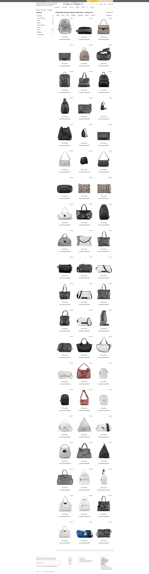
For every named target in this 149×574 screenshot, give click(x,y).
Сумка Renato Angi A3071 (103, 198)
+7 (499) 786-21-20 (104, 559)
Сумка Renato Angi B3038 (103, 516)
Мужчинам (64, 7)
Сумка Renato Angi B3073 (103, 172)
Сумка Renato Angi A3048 (64, 437)
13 (82, 550)
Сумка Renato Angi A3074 (84, 172)
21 (102, 550)
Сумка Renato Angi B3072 (64, 198)
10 (74, 550)
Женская (70, 559)
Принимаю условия (47, 566)
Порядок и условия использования (86, 560)
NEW (69, 562)
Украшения (45, 32)
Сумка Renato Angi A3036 (84, 543)
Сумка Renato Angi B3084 (64, 39)
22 (104, 550)
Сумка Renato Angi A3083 (84, 39)
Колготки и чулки (45, 18)
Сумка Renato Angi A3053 (64, 384)
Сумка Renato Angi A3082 (103, 39)
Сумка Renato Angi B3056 (64, 357)
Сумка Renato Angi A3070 (64, 225)
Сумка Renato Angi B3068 (103, 225)
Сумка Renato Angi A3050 (64, 410)
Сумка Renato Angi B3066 (103, 251)
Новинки (77, 7)
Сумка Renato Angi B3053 (84, 384)
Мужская (70, 560)
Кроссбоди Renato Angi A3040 (103, 490)
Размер (86, 15)
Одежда (45, 22)
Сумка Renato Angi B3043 (84, 463)
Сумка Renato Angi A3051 (103, 384)
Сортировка (108, 15)
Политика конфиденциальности (51, 566)
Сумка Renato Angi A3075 (84, 145)
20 (99, 550)
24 (109, 550)
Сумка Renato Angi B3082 (64, 65)
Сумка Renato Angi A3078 (64, 119)
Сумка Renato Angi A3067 (84, 251)
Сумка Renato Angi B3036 (103, 543)
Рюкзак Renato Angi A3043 (65, 463)
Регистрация (110, 4)
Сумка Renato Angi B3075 (103, 145)
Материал (73, 15)
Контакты (92, 7)
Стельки (45, 27)
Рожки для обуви (45, 25)
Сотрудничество (82, 559)
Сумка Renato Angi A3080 (64, 92)
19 (97, 550)
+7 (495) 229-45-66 (104, 560)
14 (84, 550)
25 (112, 550)
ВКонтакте (103, 564)
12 (79, 550)
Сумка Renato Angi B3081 (103, 65)
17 (92, 550)
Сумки (45, 29)
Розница (100, 4)
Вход (105, 4)
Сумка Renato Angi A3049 (103, 410)
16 (89, 550)
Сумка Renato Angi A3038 (84, 516)
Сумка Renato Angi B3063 (103, 304)
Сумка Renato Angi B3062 (64, 331)
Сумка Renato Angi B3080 (84, 92)
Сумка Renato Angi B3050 (84, 410)
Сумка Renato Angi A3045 (84, 437)
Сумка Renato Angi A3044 (103, 437)
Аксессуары (45, 15)
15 (87, 550)
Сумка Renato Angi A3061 (84, 331)
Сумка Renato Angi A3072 (84, 198)
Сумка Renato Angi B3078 (84, 119)
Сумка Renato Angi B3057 (103, 331)
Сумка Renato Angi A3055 (84, 357)
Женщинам (57, 7)
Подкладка (80, 15)
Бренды (71, 7)
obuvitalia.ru (41, 571)
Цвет (68, 15)
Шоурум (83, 7)
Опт (87, 7)
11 (77, 550)
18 (94, 550)
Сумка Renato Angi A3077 (103, 119)
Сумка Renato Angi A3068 (64, 251)
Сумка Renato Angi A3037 (64, 543)
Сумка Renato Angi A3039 (64, 516)
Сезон (63, 15)
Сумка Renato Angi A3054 (103, 357)
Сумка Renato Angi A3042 (103, 463)
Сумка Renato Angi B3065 (84, 278)
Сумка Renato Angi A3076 (64, 145)
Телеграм (103, 563)
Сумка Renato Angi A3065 (64, 278)
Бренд (57, 15)
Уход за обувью (45, 34)
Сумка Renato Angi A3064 (103, 278)
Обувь (45, 20)
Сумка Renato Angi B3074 (64, 172)
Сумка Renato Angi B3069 (84, 225)
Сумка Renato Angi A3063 (84, 304)
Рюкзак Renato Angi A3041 (84, 490)
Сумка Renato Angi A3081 (84, 65)
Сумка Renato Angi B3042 (64, 490)
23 (107, 550)
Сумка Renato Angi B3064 (64, 304)
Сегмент (93, 15)
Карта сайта (81, 557)
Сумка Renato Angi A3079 (103, 92)
